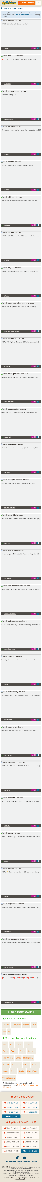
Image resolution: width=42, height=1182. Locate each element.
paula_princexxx (9, 402)
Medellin (5, 1065)
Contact (32, 1177)
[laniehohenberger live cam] (21, 621)
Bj (9, 1031)
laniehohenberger (9, 649)
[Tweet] (17, 1158)
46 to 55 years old (12, 1112)
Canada (19, 1044)
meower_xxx (8, 755)
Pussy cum (16, 1025)
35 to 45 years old (31, 1107)
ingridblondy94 (8, 1002)
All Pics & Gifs (31, 1151)
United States (32, 1071)
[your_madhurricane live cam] (21, 586)
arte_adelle (7, 578)
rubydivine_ (7, 366)
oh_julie (6, 260)
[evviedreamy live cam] (21, 692)
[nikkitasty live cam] (21, 197)
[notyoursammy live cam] (21, 939)
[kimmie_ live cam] (21, 656)
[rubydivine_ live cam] (21, 339)
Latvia (18, 1058)
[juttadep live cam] (21, 868)
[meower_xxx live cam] (21, 727)
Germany (31, 1051)
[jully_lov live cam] (21, 268)
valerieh (6, 48)
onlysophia (7, 932)
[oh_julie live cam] (21, 232)
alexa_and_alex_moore (11, 331)
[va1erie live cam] (21, 127)
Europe (14, 1051)
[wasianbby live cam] (21, 56)
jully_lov (6, 296)
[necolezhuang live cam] (21, 91)
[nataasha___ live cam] (21, 762)
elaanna (6, 190)
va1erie (6, 154)
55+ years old (31, 1112)
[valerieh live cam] (21, 20)
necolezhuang (8, 119)
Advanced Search (12, 1116)
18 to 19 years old (12, 1103)
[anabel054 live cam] (21, 798)
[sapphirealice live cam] (21, 409)
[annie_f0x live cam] (21, 515)
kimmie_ (6, 684)
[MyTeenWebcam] (9, 3)
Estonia (5, 1051)
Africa (4, 1044)
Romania (35, 1065)
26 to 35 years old (12, 1107)
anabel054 (7, 826)
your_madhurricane (10, 614)
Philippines (16, 1065)
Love (34, 1025)
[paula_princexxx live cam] (21, 374)
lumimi (6, 861)
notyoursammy (8, 967)
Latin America (7, 1058)
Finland (22, 1051)
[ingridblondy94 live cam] (21, 974)
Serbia (13, 1071)
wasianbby (7, 84)
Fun (4, 1031)
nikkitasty (7, 225)
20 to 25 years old (31, 1103)
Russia (5, 1071)
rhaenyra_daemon (9, 508)
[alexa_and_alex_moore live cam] (21, 303)
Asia (11, 1044)
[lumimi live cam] (21, 833)
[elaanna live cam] (21, 162)
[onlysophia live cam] (21, 904)
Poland (26, 1065)
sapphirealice (8, 437)
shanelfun (7, 472)
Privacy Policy (9, 1177)
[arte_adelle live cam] (21, 550)
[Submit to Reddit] (24, 1158)
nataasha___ (8, 790)
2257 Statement (22, 1177)
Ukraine (21, 1071)
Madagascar (28, 1058)
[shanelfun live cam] (21, 444)
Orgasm (26, 1025)
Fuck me (5, 1025)
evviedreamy (8, 720)
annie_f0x (7, 543)
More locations (9, 1078)
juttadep (6, 896)
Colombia (28, 1044)
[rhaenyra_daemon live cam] (21, 480)
